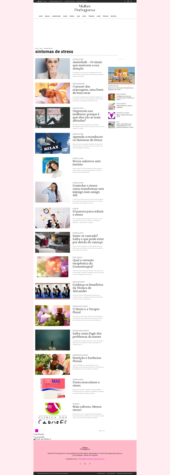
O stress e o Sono (78, 59)
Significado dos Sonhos (82, 1)
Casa (78, 16)
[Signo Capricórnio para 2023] (111, 115)
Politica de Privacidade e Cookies (124, 473)
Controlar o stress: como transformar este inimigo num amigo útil (88, 190)
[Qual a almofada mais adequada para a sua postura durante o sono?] (111, 124)
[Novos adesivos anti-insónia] (52, 167)
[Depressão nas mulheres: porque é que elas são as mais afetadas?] (52, 117)
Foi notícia (76, 403)
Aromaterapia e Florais (80, 306)
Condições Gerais (101, 473)
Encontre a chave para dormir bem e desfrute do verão (121, 88)
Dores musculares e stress (86, 383)
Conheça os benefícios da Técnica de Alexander (88, 287)
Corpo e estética (113, 85)
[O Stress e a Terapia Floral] (52, 315)
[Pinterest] (131, 1)
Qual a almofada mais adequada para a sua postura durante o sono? (125, 125)
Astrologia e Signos (123, 112)
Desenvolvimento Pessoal (81, 330)
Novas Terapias (77, 257)
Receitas (113, 16)
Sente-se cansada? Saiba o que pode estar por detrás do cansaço (88, 239)
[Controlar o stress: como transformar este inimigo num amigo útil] (52, 192)
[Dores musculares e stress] (52, 388)
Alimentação (56, 16)
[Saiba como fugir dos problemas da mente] (52, 340)
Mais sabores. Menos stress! (87, 408)
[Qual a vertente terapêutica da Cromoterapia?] (52, 266)
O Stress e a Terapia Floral (86, 310)
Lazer (98, 16)
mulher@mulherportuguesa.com (90, 459)
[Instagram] (128, 1)
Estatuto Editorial (111, 473)
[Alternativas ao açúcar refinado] (111, 106)
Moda (84, 16)
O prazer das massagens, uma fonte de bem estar (88, 89)
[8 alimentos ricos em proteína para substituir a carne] (111, 97)
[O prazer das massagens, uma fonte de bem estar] (52, 93)
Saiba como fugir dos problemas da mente (87, 334)
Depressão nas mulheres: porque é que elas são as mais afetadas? (87, 115)
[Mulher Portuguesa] (85, 9)
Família (72, 16)
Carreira (75, 208)
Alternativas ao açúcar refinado (124, 106)
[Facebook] (125, 1)
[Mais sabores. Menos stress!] (52, 413)
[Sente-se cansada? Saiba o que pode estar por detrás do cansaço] (52, 242)
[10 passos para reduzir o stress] (52, 218)
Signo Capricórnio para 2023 (125, 115)
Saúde (65, 16)
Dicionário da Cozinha (70, 1)
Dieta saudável (121, 93)
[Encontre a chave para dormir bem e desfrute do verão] (121, 75)
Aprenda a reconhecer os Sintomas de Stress (88, 138)
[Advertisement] (85, 32)
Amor (41, 16)
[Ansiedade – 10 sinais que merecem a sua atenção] (52, 68)
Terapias (91, 16)
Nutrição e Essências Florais (87, 359)
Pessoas (105, 16)
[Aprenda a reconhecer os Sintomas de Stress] (52, 143)
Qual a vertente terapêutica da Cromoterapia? (83, 263)
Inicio (36, 48)
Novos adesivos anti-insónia (87, 162)
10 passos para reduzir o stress (88, 212)
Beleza (47, 16)
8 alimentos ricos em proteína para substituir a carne (125, 97)
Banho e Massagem (79, 83)
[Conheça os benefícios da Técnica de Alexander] (52, 291)
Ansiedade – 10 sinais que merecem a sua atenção (87, 65)
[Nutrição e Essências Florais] (52, 364)
